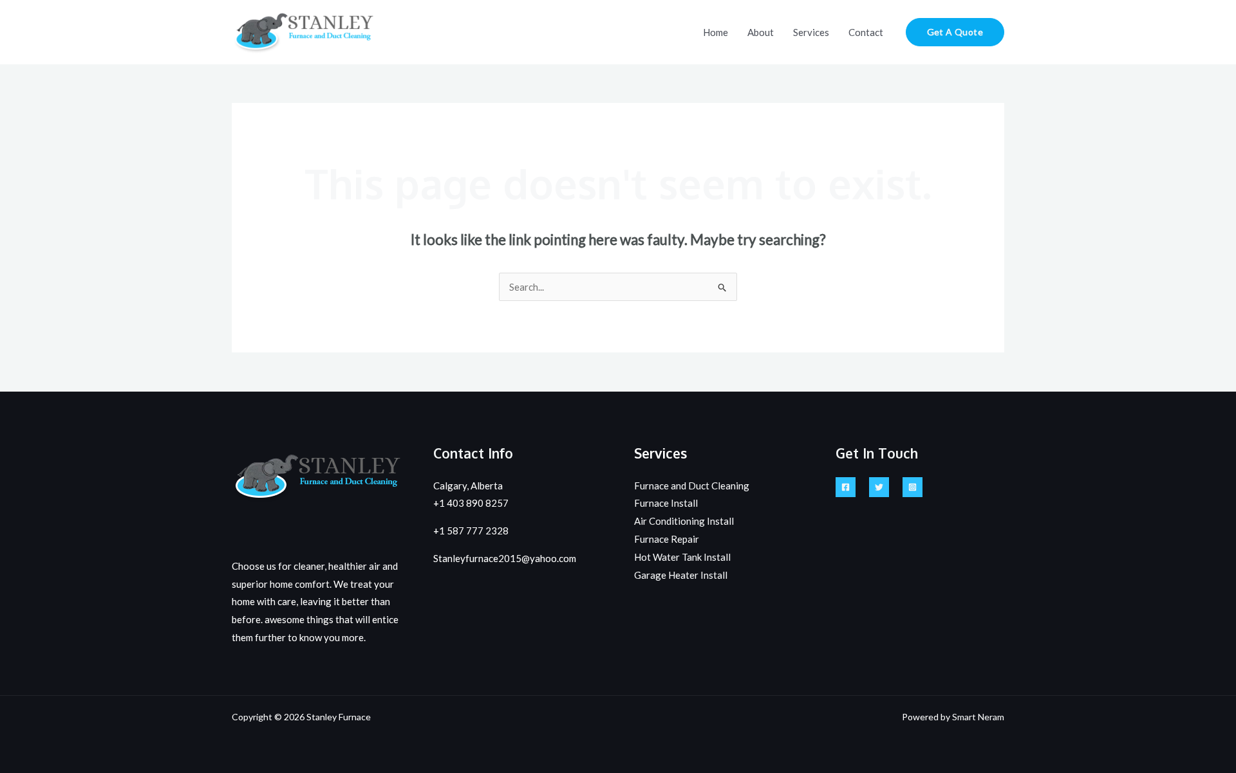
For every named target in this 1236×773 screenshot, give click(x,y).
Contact (865, 32)
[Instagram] (912, 487)
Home (715, 32)
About (760, 32)
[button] (955, 32)
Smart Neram (978, 716)
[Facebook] (846, 487)
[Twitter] (879, 487)
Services (811, 32)
